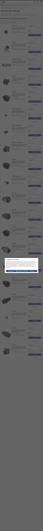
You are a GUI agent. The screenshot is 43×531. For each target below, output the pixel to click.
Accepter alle (11, 271)
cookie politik (8, 267)
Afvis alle (32, 271)
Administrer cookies (21, 271)
